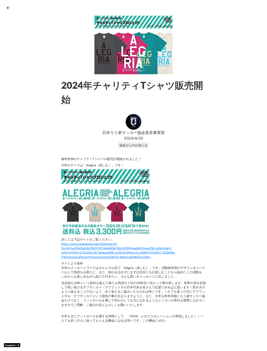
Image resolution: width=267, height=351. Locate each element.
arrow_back (8, 7)
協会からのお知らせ (133, 145)
